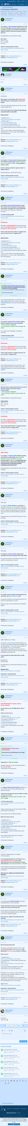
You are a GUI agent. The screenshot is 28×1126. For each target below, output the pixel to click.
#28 (26, 384)
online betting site (12, 14)
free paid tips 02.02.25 (10, 1055)
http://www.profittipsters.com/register (11, 119)
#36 (26, 784)
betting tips (10, 13)
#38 (26, 898)
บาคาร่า (19, 1113)
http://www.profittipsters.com (13, 56)
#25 (26, 202)
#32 (26, 592)
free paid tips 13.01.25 (10, 1073)
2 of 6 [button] (14, 1025)
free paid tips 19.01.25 (10, 1067)
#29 (26, 450)
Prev (9, 1025)
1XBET (18, 1)
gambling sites (22, 13)
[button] (2, 1030)
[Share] (24, 24)
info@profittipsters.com (12, 57)
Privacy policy (23, 1108)
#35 (26, 743)
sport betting (19, 14)
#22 (26, 79)
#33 (26, 637)
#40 (26, 1015)
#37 (26, 851)
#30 (26, 500)
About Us (9, 1108)
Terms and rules (15, 1108)
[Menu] (2, 4)
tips (24, 14)
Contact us (3, 1108)
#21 (26, 24)
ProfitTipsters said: (6, 283)
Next (18, 1025)
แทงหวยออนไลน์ (11, 1)
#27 (26, 319)
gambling (16, 13)
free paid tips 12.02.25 (10, 1049)
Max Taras (6, 1051)
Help (2, 1110)
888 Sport (3, 1)
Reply (26, 64)
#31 (26, 548)
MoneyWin (4, 11)
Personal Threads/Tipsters (14, 1051)
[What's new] (26, 4)
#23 (26, 93)
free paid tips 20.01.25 (10, 1061)
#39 (26, 942)
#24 (26, 157)
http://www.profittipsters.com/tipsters (10, 125)
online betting (4, 14)
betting (24, 11)
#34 (26, 701)
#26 (26, 280)
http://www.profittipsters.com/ (9, 122)
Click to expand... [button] (14, 295)
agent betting (19, 11)
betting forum (4, 13)
